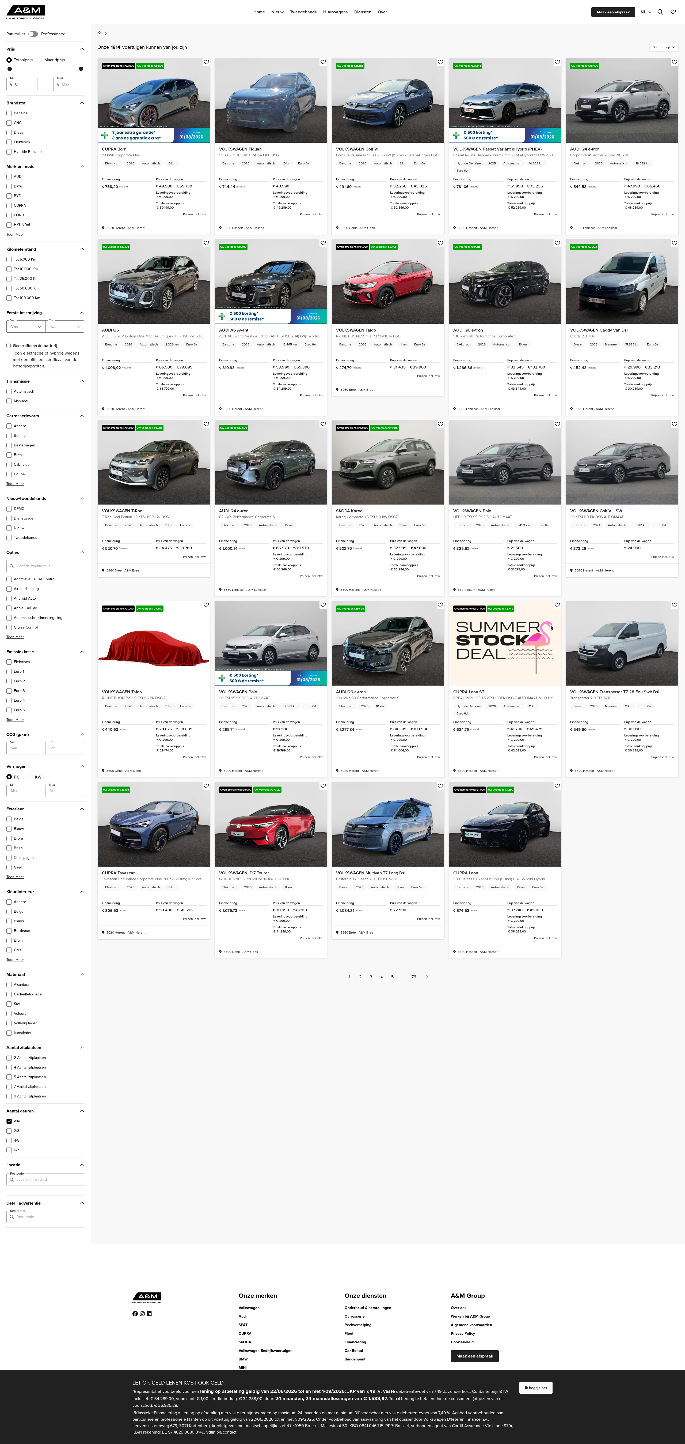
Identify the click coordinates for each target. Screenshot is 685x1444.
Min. (13, 78)
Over (382, 12)
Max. (60, 78)
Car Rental (354, 1350)
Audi (243, 1316)
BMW (243, 1359)
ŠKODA (245, 1342)
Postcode (17, 1173)
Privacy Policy (463, 1333)
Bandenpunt (355, 1359)
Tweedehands (303, 12)
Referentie (17, 1211)
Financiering (355, 1342)
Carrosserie (355, 1316)
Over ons (458, 1308)
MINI (243, 1368)
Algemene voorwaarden (471, 1325)
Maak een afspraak (613, 12)
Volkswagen (249, 1308)
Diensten (362, 12)
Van (13, 742)
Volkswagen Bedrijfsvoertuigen (265, 1350)
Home (259, 12)
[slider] (9, 69)
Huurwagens (335, 12)
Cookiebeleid (462, 1342)
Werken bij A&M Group (470, 1316)
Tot (51, 742)
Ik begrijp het (536, 1388)
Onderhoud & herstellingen (368, 1308)
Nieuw (277, 12)
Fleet (349, 1333)
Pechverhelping (358, 1325)
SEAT (243, 1325)
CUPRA (245, 1333)
